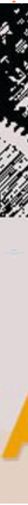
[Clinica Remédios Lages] (14, 1)
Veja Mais (14, 256)
